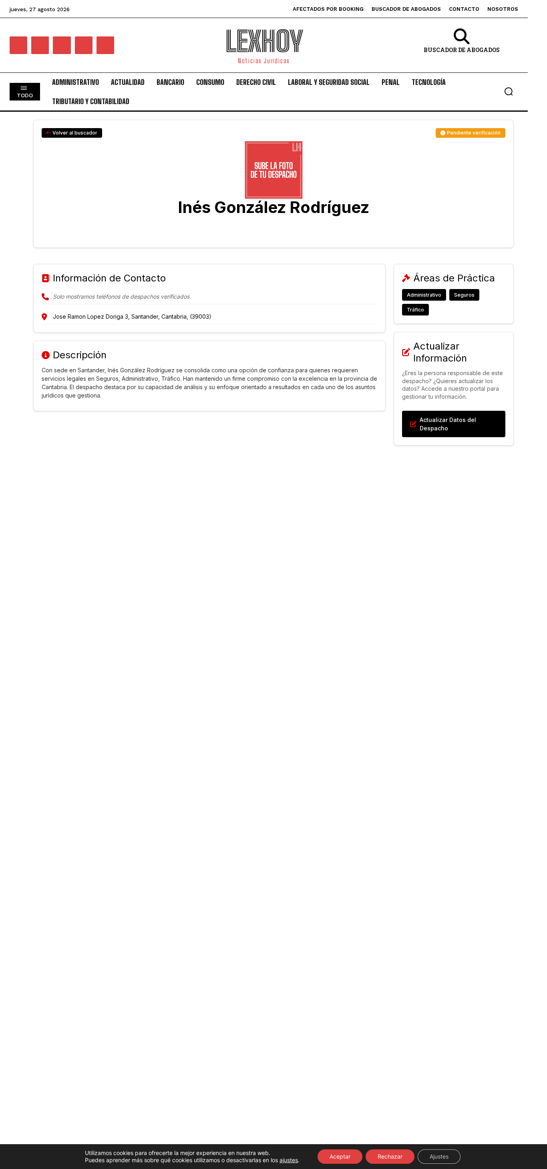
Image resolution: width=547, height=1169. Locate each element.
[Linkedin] (61, 45)
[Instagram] (40, 45)
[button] (508, 91)
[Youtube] (105, 45)
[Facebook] (18, 45)
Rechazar (390, 1156)
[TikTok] (84, 45)
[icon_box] (462, 46)
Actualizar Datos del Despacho (448, 424)
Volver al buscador (74, 133)
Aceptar (340, 1156)
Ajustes (439, 1156)
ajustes (289, 1160)
